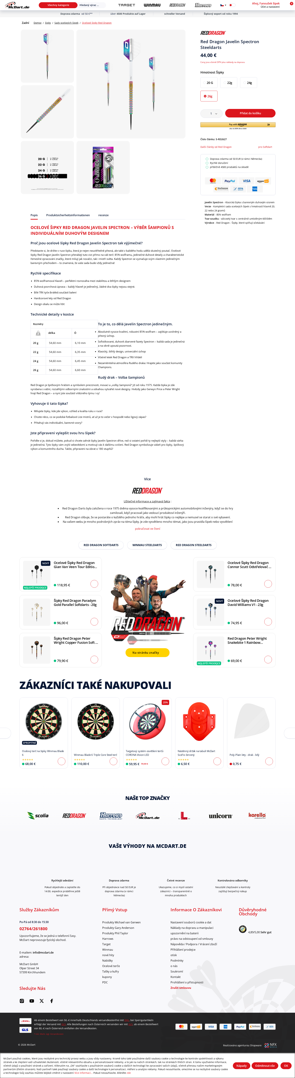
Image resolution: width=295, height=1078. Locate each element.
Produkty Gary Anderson (118, 928)
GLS (63, 1024)
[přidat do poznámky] (274, 33)
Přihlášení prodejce (183, 949)
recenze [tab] (103, 215)
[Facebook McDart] (51, 1002)
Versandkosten (57, 1034)
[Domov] (17, 5)
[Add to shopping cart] (94, 584)
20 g (210, 83)
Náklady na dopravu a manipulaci (192, 928)
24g (249, 83)
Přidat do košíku (250, 113)
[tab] (34, 215)
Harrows (107, 938)
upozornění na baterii (185, 933)
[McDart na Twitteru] (41, 1002)
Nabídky (107, 960)
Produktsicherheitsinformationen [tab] (68, 215)
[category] (126, 5)
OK (286, 1066)
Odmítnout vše (265, 1066)
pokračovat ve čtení (147, 528)
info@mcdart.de (43, 952)
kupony (107, 977)
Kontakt (176, 977)
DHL (126, 1020)
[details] (213, 33)
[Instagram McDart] (21, 1002)
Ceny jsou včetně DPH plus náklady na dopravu (222, 62)
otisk (174, 955)
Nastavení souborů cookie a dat (191, 922)
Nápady (241, 1066)
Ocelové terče (111, 966)
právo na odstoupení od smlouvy (192, 938)
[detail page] (61, 761)
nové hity (108, 955)
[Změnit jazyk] (223, 5)
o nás (174, 966)
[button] (269, 5)
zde (129, 1072)
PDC (105, 982)
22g (229, 83)
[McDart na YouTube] (31, 1002)
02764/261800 (33, 928)
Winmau (107, 949)
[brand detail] (37, 816)
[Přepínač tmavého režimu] (232, 5)
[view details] (44, 732)
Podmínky (177, 960)
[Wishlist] (240, 5)
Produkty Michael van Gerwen (121, 922)
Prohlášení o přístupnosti (187, 982)
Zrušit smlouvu (181, 988)
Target (106, 944)
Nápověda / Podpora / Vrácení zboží (194, 944)
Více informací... (83, 1072)
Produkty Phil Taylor (115, 933)
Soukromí (177, 971)
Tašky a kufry (110, 971)
